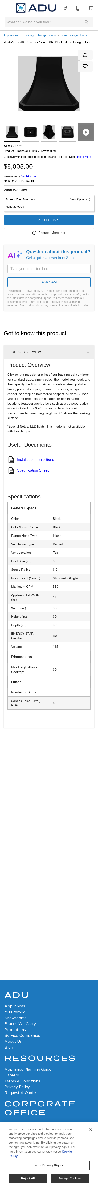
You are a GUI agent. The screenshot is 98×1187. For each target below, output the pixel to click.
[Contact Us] (77, 8)
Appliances (11, 35)
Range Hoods (47, 35)
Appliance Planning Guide (28, 1069)
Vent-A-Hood (29, 176)
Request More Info (51, 232)
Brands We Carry (20, 1024)
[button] (7, 8)
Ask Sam (49, 282)
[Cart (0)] (90, 8)
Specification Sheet (33, 470)
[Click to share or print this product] (85, 55)
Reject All (28, 1178)
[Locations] (65, 8)
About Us (13, 1041)
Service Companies (22, 1035)
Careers (12, 1075)
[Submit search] (87, 22)
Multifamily (15, 1012)
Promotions (15, 1030)
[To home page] (36, 8)
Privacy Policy (17, 1087)
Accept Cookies (70, 1178)
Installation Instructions (35, 459)
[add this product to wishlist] (85, 66)
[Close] (91, 1130)
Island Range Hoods (73, 35)
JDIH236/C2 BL (25, 181)
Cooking (28, 35)
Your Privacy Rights (49, 1165)
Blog (9, 1047)
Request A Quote (20, 1093)
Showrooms (15, 1018)
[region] (49, 1154)
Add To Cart (49, 220)
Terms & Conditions (22, 1081)
